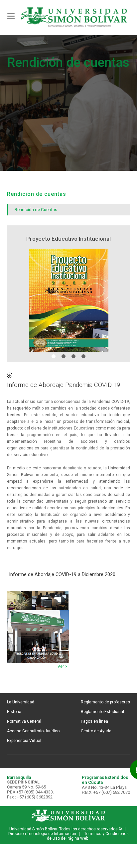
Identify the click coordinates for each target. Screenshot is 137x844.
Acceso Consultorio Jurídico (33, 731)
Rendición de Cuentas (36, 209)
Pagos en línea (94, 721)
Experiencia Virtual (24, 740)
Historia (14, 711)
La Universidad (20, 702)
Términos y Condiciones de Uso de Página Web (88, 836)
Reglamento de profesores (105, 702)
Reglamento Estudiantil (102, 711)
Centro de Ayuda (96, 731)
